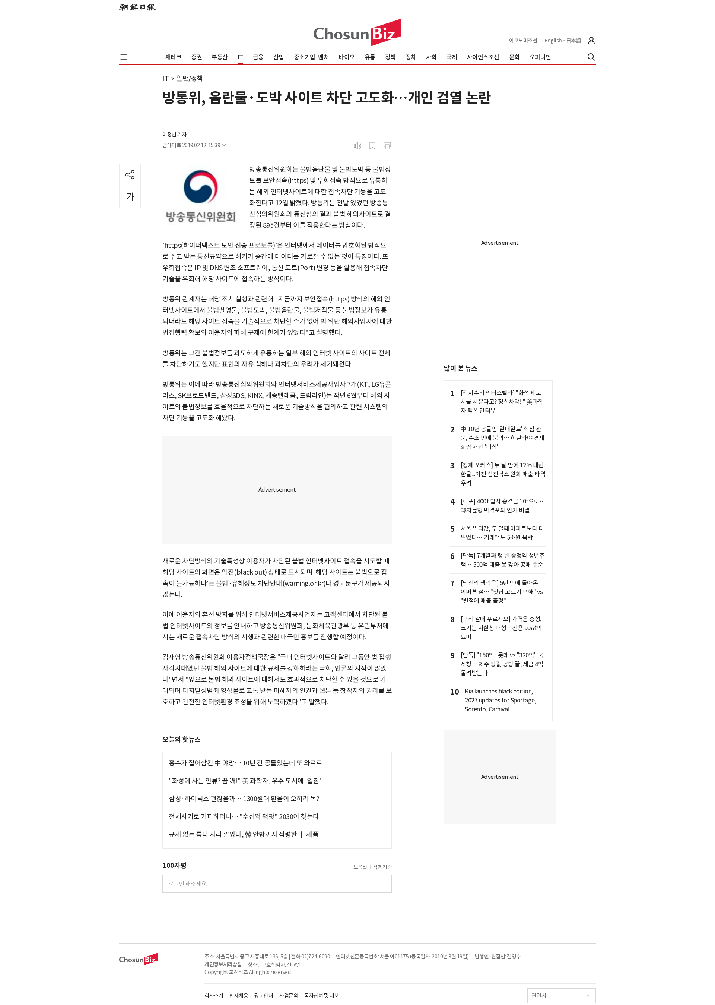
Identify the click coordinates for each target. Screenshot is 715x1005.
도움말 (360, 867)
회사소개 (213, 995)
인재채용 (238, 995)
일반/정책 (189, 78)
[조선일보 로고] (137, 7)
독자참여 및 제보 (321, 995)
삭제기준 (382, 867)
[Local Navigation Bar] (123, 57)
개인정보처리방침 (223, 964)
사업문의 (288, 995)
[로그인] (591, 40)
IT (165, 78)
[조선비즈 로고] (357, 32)
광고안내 (263, 995)
